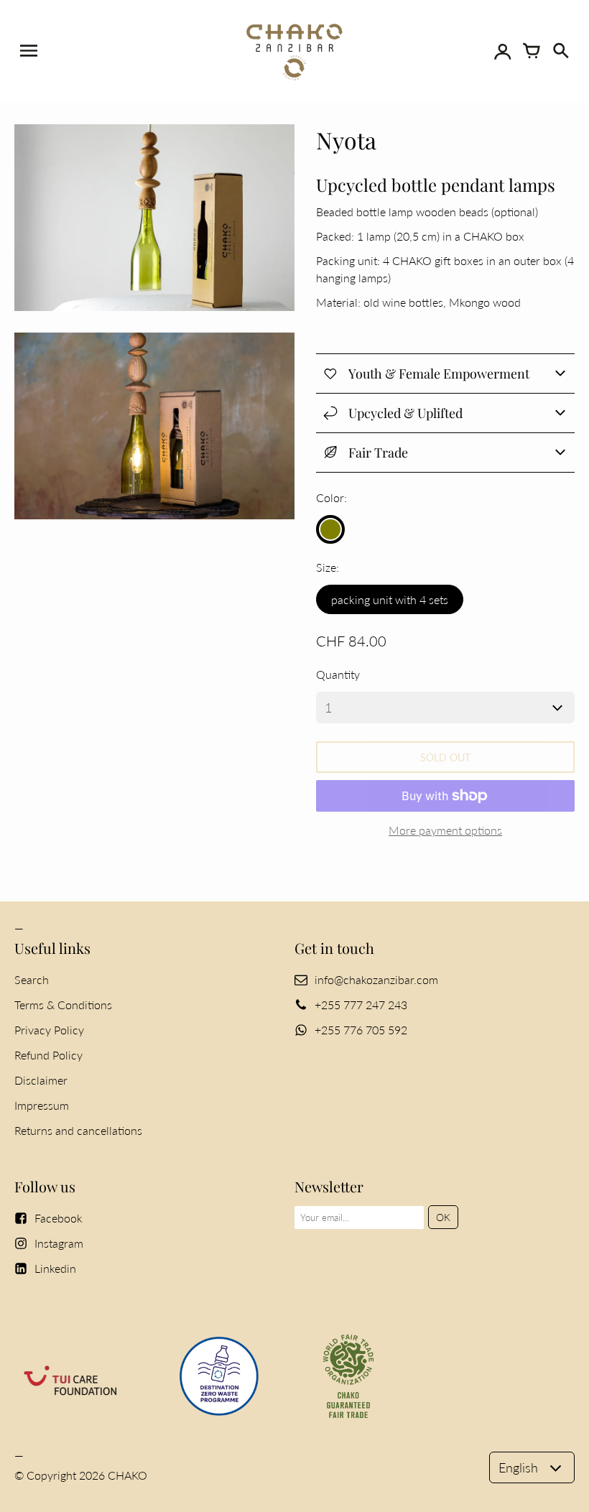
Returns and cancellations (78, 1130)
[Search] (560, 51)
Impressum (41, 1105)
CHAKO (127, 1475)
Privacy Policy (49, 1029)
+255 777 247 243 (361, 1004)
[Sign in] (502, 51)
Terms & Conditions (63, 1004)
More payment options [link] (445, 830)
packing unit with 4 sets (389, 599)
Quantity (338, 674)
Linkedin (55, 1268)
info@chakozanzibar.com (376, 979)
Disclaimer (41, 1080)
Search (31, 979)
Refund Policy (48, 1055)
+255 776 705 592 (361, 1029)
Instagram (58, 1243)
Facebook (58, 1218)
